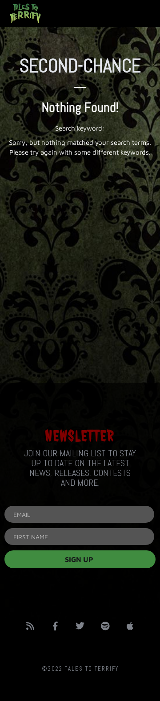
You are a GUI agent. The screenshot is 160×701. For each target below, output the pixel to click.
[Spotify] (104, 626)
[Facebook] (55, 626)
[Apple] (129, 626)
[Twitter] (80, 626)
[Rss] (30, 626)
